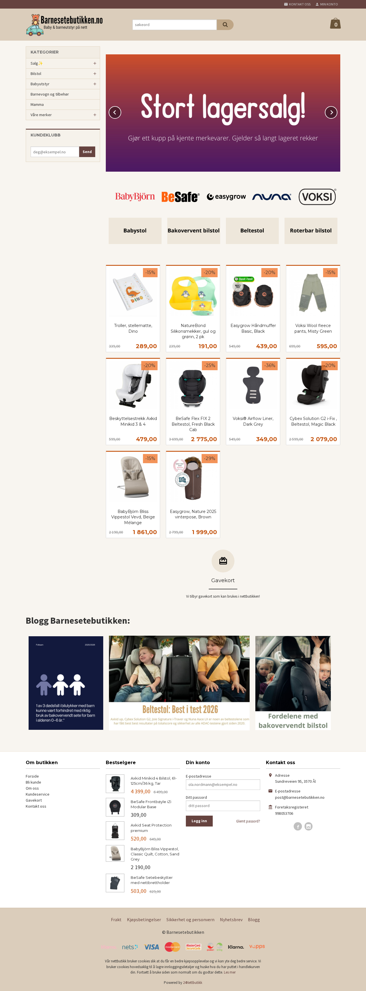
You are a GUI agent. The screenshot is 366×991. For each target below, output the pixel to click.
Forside (32, 776)
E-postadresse (198, 776)
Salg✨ (37, 63)
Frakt (116, 919)
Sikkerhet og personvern (190, 919)
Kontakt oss (36, 806)
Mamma (37, 104)
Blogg (254, 919)
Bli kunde (33, 782)
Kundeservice (37, 794)
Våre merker (41, 114)
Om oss (32, 788)
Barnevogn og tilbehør (50, 94)
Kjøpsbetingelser (144, 919)
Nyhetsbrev (231, 919)
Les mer (230, 972)
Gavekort (34, 800)
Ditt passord (196, 797)
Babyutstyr (40, 83)
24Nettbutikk (192, 982)
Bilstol (36, 73)
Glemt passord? (248, 821)
